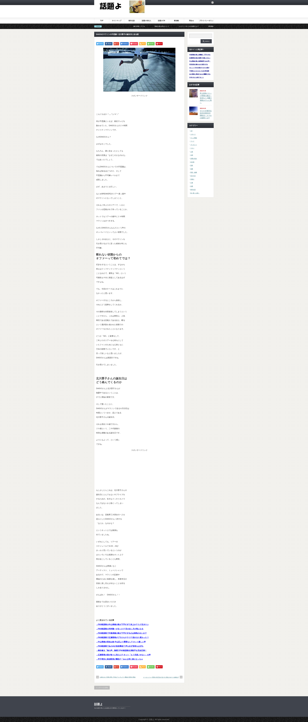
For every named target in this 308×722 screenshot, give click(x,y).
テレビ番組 (193, 138)
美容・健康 (193, 172)
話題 (191, 186)
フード (192, 141)
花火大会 (193, 175)
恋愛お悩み (193, 158)
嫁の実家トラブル (104, 26)
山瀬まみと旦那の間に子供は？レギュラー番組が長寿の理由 (117, 677)
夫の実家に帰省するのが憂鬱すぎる (199, 74)
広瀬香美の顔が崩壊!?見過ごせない (199, 58)
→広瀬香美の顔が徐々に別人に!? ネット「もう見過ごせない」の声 (123, 655)
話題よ (98, 704)
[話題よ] (119, 13)
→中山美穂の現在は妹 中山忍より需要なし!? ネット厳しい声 (121, 642)
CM (191, 131)
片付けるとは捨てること (196, 77)
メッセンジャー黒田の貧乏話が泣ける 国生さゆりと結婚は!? (161, 677)
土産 (191, 151)
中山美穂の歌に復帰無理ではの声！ (199, 61)
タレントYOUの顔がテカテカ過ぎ (199, 67)
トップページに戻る (102, 687)
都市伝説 (131, 21)
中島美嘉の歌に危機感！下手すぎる (199, 54)
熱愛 (191, 169)
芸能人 (192, 179)
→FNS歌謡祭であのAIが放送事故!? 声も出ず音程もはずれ (119, 646)
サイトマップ (116, 21)
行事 (191, 182)
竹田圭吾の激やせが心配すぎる (198, 64)
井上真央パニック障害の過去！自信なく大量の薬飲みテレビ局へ (206, 98)
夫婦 (191, 155)
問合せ (191, 21)
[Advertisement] (139, 103)
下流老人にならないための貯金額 (199, 71)
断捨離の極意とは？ (179, 26)
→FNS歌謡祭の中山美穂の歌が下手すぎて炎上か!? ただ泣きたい (122, 624)
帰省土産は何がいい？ (126, 26)
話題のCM (161, 21)
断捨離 (176, 21)
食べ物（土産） (195, 193)
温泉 (191, 165)
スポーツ (193, 134)
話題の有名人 (146, 21)
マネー (192, 148)
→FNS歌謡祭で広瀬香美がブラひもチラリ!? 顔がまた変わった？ (122, 637)
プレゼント (193, 144)
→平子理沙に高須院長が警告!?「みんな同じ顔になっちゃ (119, 659)
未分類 (192, 162)
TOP (101, 21)
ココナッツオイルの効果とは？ (153, 26)
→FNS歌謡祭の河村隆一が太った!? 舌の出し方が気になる (119, 629)
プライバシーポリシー (206, 21)
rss (212, 2)
